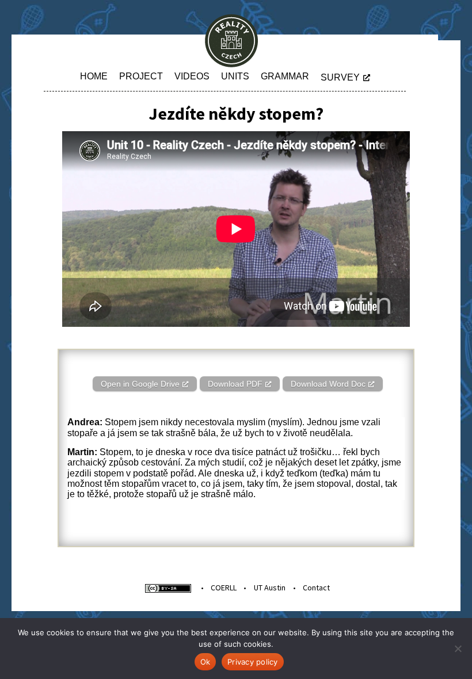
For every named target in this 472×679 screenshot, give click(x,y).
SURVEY (340, 77)
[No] (457, 648)
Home (94, 76)
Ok (205, 661)
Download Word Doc (328, 383)
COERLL (224, 587)
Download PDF (235, 383)
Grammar (285, 76)
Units (235, 76)
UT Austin (270, 587)
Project (141, 76)
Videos (192, 76)
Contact (316, 587)
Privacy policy (252, 661)
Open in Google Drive (140, 383)
